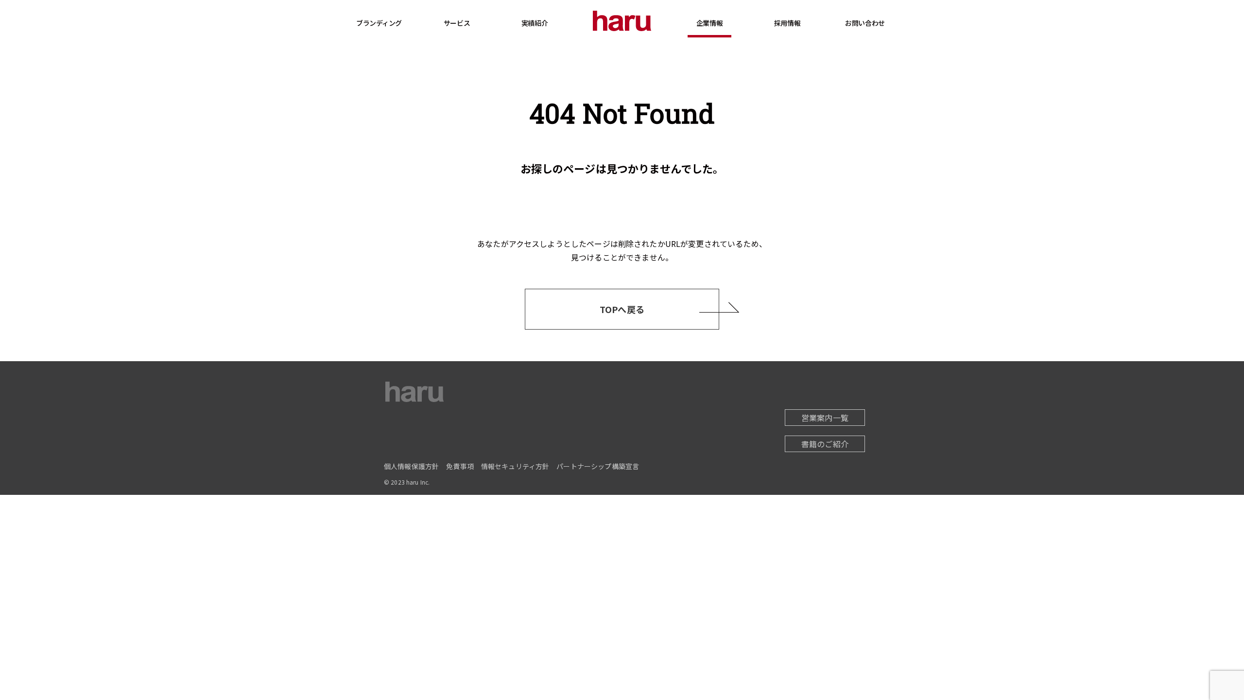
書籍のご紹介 (824, 444)
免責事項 (460, 466)
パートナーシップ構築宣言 (597, 466)
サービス (457, 23)
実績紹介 (534, 23)
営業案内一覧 (824, 417)
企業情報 (709, 23)
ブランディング (379, 23)
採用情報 (787, 23)
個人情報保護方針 (411, 466)
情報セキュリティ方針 (515, 466)
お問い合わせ (864, 23)
